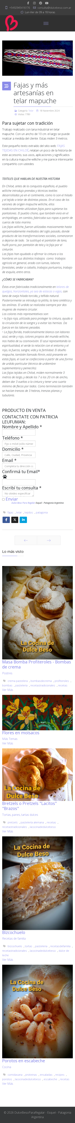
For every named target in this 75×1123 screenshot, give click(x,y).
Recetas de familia (14, 938)
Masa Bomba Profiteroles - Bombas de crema (36, 664)
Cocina (6, 1067)
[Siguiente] (48, 540)
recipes (59, 1074)
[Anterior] (26, 540)
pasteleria (21, 685)
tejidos (29, 512)
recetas (62, 685)
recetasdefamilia (60, 946)
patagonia (42, 512)
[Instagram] (34, 3)
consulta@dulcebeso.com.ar (54, 7)
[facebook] (28, 3)
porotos (7, 1079)
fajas (10, 512)
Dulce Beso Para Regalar (23, 502)
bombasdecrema (41, 681)
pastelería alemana (32, 822)
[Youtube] (47, 3)
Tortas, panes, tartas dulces (20, 815)
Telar (30, 110)
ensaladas (46, 1074)
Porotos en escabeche (23, 1061)
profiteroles (62, 681)
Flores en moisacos (20, 733)
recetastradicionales (42, 685)
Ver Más (7, 690)
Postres (7, 673)
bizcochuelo (15, 946)
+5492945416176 (19, 7)
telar (19, 512)
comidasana (15, 1074)
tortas (28, 946)
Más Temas (9, 739)
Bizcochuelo (13, 932)
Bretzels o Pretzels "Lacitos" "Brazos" (29, 805)
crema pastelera (18, 681)
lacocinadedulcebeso (43, 827)
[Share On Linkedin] (23, 520)
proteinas (31, 1074)
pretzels (13, 822)
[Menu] (46, 23)
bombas (7, 685)
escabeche (50, 1079)
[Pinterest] (40, 3)
